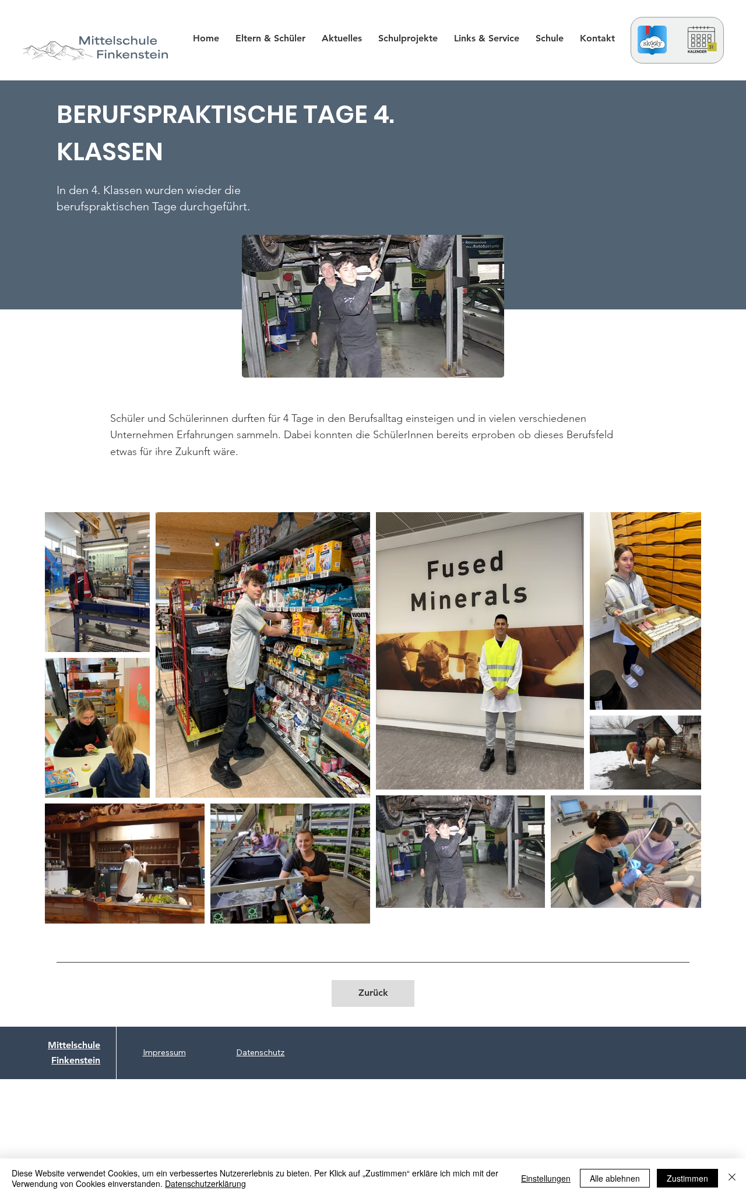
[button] (408, 38)
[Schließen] (732, 1178)
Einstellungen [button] (546, 1178)
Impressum (164, 1052)
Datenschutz (260, 1052)
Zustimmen (687, 1178)
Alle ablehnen (615, 1178)
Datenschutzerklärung (205, 1183)
